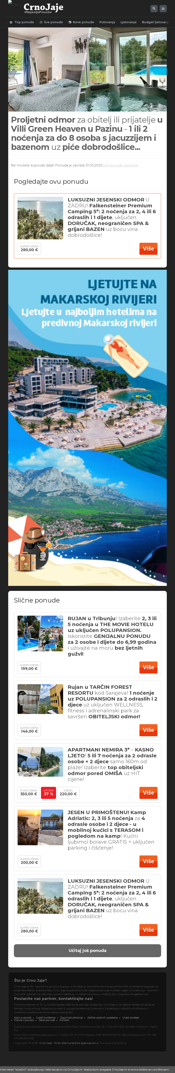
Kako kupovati (22, 1017)
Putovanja (107, 22)
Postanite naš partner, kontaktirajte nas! (53, 998)
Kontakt (64, 1020)
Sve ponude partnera (120, 165)
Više (148, 248)
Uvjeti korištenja (46, 1017)
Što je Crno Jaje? (30, 980)
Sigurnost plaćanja (71, 1017)
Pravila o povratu (24, 1020)
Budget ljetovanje (156, 22)
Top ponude (21, 22)
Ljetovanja (128, 22)
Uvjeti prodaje (130, 1017)
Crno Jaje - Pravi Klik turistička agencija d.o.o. (69, 1043)
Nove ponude (81, 22)
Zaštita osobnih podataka (102, 1017)
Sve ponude (51, 22)
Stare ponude (47, 1020)
